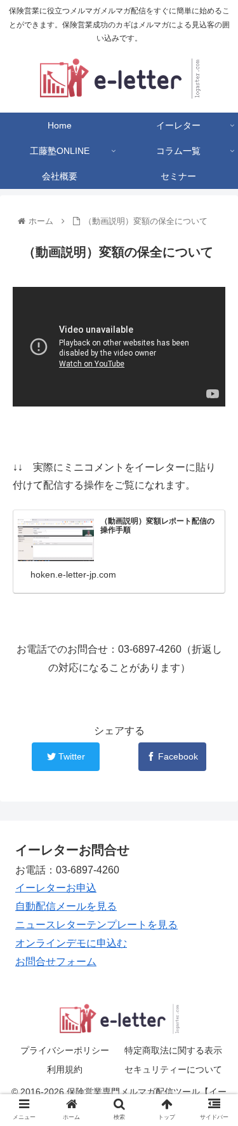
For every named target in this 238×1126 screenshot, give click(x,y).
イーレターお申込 (55, 887)
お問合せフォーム (55, 961)
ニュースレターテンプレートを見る (96, 924)
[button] (213, 1042)
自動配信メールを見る (66, 906)
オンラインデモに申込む (71, 943)
